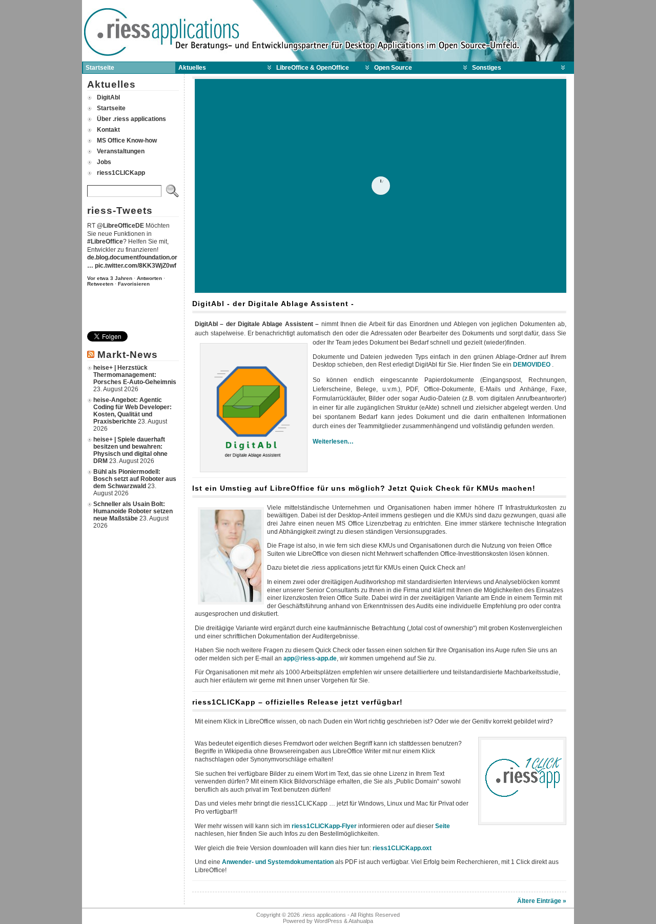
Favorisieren (134, 284)
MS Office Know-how (127, 140)
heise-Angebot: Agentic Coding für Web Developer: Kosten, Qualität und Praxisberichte (132, 410)
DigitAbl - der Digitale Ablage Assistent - (273, 303)
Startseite (111, 108)
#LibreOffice (105, 241)
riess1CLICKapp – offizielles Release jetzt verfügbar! (297, 702)
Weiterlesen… (333, 441)
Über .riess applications (131, 119)
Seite (442, 826)
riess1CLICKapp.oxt (402, 848)
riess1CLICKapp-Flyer (324, 826)
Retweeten (100, 284)
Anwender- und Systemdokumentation (278, 862)
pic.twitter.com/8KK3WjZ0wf (135, 265)
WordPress (328, 921)
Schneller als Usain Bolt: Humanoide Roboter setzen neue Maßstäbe (133, 511)
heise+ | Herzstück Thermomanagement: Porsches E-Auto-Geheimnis (134, 375)
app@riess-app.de (310, 658)
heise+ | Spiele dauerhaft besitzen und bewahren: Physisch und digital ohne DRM (130, 450)
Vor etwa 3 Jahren (109, 278)
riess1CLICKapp (121, 172)
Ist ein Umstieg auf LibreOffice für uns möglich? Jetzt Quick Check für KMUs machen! (364, 488)
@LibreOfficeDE (120, 225)
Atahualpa (360, 921)
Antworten (149, 278)
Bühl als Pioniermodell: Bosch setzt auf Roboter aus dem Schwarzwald (134, 479)
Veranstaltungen (121, 151)
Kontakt (108, 129)
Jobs (104, 162)
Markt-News (127, 354)
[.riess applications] (328, 31)
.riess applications (323, 915)
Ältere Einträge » (541, 901)
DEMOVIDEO (531, 364)
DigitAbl (108, 97)
